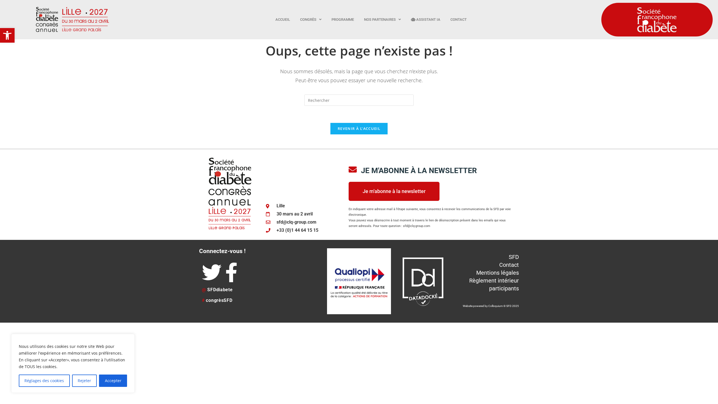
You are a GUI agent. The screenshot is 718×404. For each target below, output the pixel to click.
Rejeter (84, 380)
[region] (73, 363)
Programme (343, 19)
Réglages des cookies (44, 380)
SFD (514, 257)
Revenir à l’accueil (359, 128)
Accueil (282, 19)
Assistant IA (427, 19)
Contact (458, 19)
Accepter (113, 380)
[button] (7, 35)
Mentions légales (497, 272)
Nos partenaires (380, 19)
